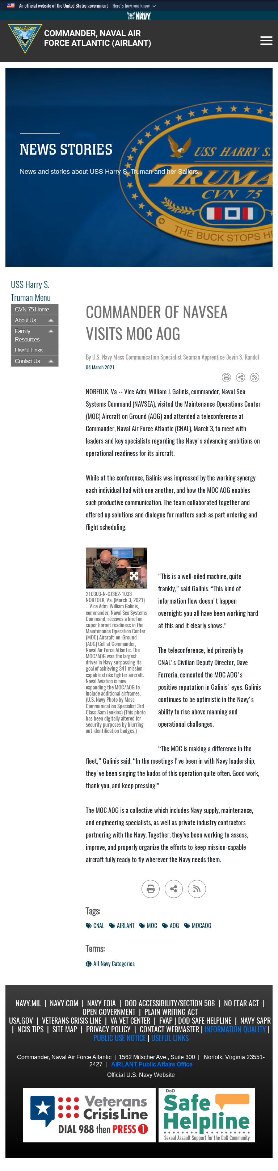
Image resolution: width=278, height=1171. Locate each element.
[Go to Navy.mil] (139, 15)
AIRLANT (125, 925)
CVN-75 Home (32, 309)
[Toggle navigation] (266, 40)
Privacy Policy (108, 1029)
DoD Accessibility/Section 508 (170, 1003)
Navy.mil (28, 1003)
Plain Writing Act (171, 1012)
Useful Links (28, 350)
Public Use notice (119, 1038)
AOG (174, 925)
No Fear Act (241, 1003)
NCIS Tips (30, 1029)
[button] (135, 5)
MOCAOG (201, 925)
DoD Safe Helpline (204, 1020)
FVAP (166, 1020)
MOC (152, 925)
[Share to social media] (240, 377)
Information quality (235, 1029)
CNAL (98, 925)
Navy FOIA (101, 1003)
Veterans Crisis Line (71, 1020)
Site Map (64, 1029)
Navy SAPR (255, 1020)
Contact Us (27, 361)
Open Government (109, 1012)
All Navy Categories (114, 964)
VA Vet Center (130, 1020)
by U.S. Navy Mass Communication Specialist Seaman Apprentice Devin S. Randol (172, 357)
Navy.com (64, 1003)
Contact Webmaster (169, 1029)
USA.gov (21, 1020)
